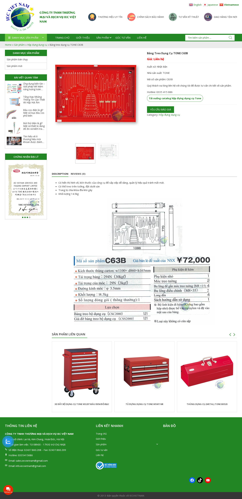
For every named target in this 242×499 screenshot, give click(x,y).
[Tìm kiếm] (230, 37)
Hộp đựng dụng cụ (37, 44)
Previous (230, 334)
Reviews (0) (78, 173)
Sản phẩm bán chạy (17, 59)
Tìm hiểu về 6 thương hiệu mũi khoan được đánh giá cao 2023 (32, 140)
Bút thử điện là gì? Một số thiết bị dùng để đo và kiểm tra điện (34, 127)
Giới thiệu (83, 37)
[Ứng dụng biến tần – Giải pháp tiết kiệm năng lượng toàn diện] (14, 88)
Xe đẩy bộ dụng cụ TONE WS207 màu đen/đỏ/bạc (82, 404)
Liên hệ (141, 37)
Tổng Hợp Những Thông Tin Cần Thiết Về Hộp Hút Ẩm (34, 99)
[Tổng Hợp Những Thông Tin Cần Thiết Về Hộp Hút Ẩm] (14, 101)
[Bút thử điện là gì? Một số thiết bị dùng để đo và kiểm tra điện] (14, 127)
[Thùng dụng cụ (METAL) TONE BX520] (207, 371)
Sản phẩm (102, 37)
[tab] (60, 173)
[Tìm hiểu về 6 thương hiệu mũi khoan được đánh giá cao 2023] (14, 141)
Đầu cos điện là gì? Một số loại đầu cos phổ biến (33, 112)
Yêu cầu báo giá (160, 109)
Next (234, 334)
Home (8, 44)
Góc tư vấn (122, 37)
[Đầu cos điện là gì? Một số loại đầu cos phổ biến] (14, 114)
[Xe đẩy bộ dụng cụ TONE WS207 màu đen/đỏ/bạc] (82, 371)
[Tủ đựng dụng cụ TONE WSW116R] (144, 371)
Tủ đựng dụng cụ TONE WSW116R (144, 404)
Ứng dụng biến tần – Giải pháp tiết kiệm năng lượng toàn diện (34, 87)
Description (60, 173)
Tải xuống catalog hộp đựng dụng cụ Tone (175, 98)
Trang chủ (62, 37)
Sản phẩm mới (14, 66)
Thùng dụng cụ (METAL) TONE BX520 (207, 404)
